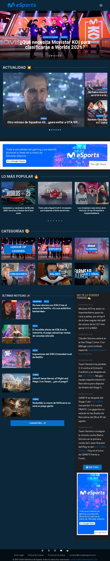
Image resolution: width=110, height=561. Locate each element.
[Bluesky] (67, 550)
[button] (5, 29)
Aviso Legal (18, 555)
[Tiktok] (42, 550)
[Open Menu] (101, 5)
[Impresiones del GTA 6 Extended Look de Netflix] (16, 358)
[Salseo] (55, 274)
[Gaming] (92, 249)
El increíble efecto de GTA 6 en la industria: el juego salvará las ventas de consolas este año (51, 332)
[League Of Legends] (18, 249)
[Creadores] (18, 274)
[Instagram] (55, 550)
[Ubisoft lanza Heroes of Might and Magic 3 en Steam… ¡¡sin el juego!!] (16, 382)
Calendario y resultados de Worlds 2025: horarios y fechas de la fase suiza (18, 210)
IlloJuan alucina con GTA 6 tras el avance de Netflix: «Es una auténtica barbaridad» (51, 308)
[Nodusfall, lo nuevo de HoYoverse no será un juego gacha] (16, 407)
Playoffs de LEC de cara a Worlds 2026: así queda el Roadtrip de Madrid (55, 45)
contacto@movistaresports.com (82, 555)
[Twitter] (49, 550)
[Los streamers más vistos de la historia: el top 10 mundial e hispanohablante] (92, 193)
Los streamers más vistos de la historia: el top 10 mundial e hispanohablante (92, 210)
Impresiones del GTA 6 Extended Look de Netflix (52, 355)
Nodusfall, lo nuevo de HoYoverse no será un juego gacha (51, 404)
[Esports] (55, 249)
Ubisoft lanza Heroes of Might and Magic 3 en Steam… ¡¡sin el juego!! (50, 380)
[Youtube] (61, 550)
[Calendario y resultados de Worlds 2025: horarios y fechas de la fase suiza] (18, 193)
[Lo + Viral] (92, 274)
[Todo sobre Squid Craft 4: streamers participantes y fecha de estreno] (55, 193)
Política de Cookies (36, 555)
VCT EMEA (88, 375)
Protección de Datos (56, 555)
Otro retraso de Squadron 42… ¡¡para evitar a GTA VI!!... (43, 122)
